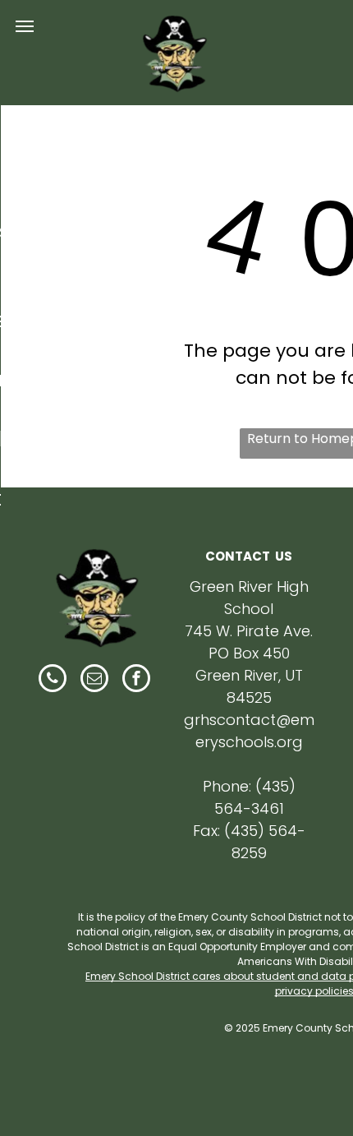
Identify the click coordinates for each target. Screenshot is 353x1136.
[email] (94, 680)
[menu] (24, 26)
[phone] (52, 680)
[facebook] (136, 680)
